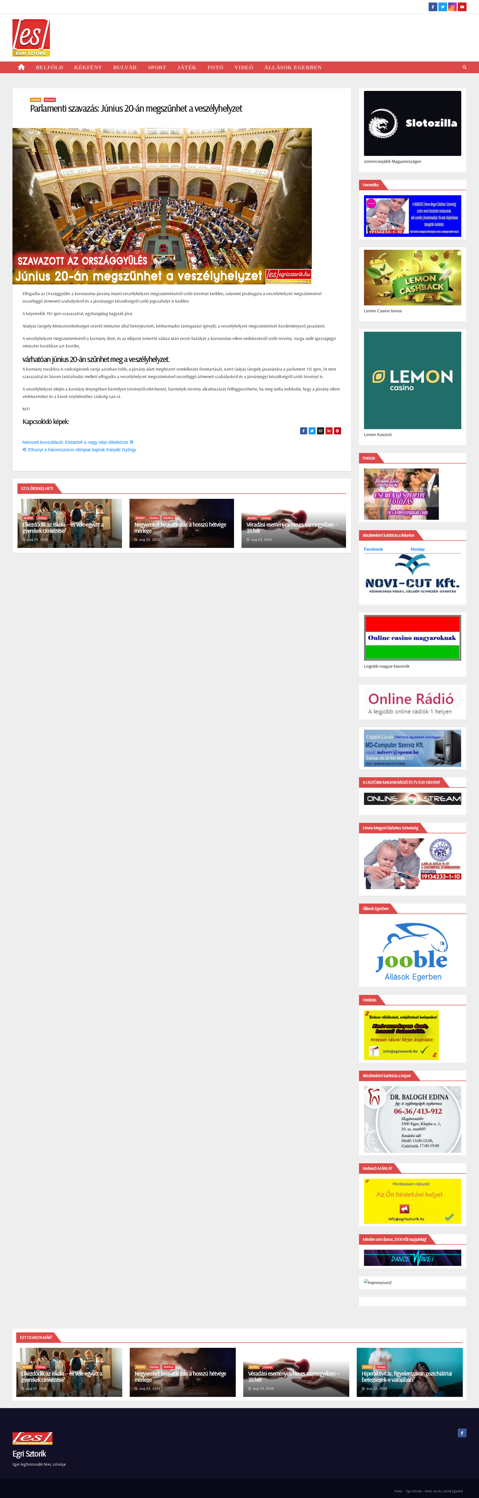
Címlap (42, 518)
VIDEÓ (244, 67)
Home (398, 1491)
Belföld (35, 99)
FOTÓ (216, 67)
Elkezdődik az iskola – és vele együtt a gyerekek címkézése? (63, 527)
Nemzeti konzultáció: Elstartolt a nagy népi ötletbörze (75, 442)
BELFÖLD (49, 67)
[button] (465, 67)
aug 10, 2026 (376, 1388)
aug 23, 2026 (261, 539)
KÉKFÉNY (88, 67)
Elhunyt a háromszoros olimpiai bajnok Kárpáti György (81, 449)
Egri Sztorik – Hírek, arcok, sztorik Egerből (434, 1491)
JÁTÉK (187, 67)
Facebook (374, 549)
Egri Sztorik (29, 1453)
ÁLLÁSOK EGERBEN (293, 67)
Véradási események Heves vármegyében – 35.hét (291, 527)
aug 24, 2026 (37, 539)
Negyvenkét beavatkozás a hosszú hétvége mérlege (180, 527)
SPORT (157, 67)
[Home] (21, 67)
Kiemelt (49, 99)
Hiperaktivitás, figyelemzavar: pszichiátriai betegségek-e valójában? (407, 1376)
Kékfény (168, 518)
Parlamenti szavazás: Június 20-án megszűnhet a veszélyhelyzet (136, 108)
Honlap (418, 549)
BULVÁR (125, 67)
